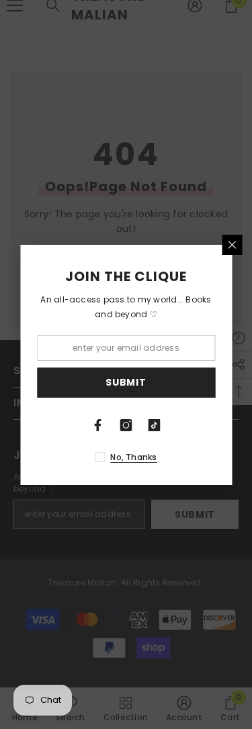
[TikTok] (154, 425)
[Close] (232, 245)
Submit (126, 382)
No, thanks (133, 457)
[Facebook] (98, 425)
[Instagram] (126, 425)
